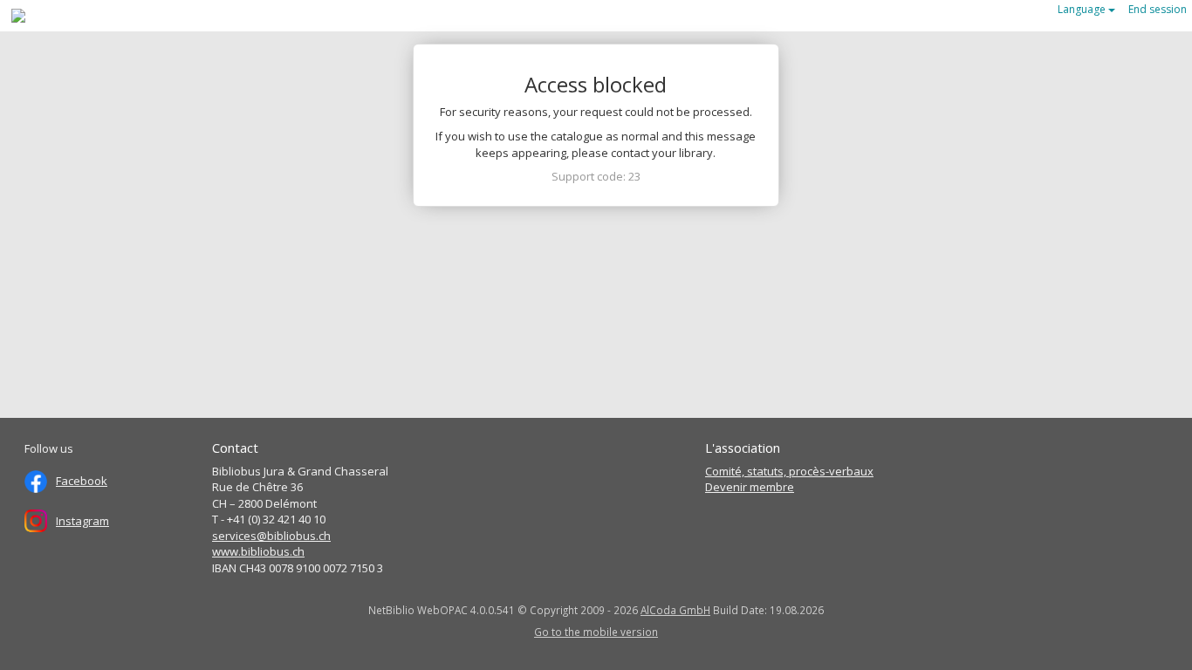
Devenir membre (749, 487)
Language (1083, 9)
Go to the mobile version (596, 632)
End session (1157, 9)
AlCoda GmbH (675, 610)
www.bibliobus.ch (258, 551)
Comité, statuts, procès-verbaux (789, 471)
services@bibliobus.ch (271, 536)
